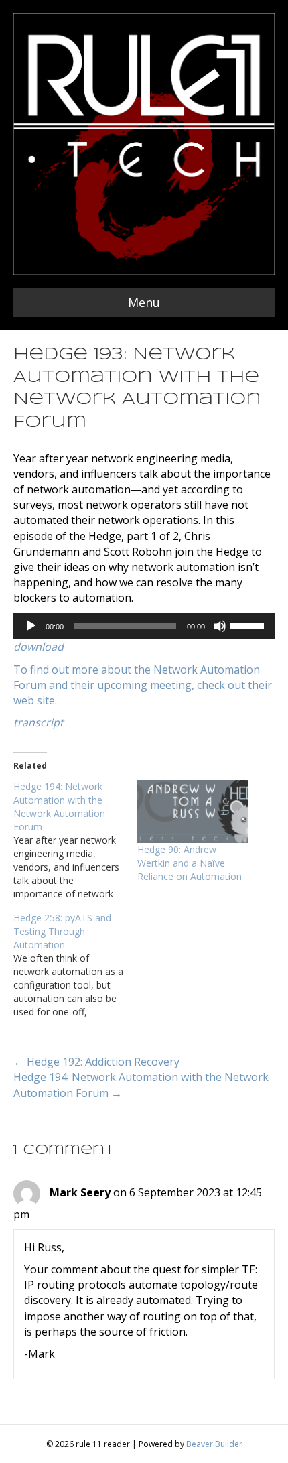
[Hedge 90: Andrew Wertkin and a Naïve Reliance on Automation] (192, 811)
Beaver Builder (214, 1444)
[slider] (249, 625)
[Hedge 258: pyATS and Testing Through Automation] (75, 965)
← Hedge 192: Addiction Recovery (96, 1061)
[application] (144, 626)
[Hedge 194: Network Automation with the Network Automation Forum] (75, 840)
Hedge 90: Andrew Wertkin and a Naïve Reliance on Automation (189, 863)
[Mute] (219, 626)
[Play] (31, 626)
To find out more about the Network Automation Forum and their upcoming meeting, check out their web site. (142, 685)
